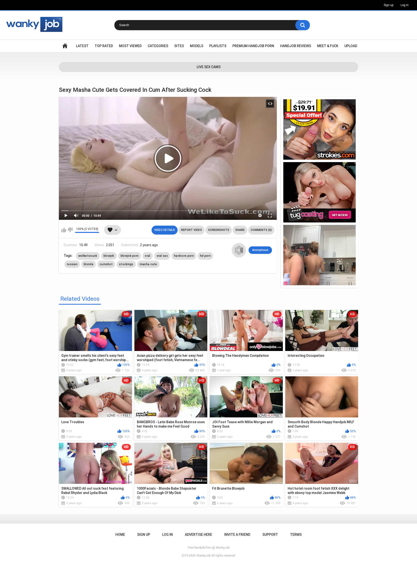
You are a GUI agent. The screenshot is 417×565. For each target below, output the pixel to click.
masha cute (148, 264)
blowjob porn (130, 255)
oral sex (162, 255)
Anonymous (260, 250)
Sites (179, 46)
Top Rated (104, 46)
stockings (126, 264)
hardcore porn (184, 255)
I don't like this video (70, 230)
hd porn (205, 255)
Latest (82, 46)
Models (196, 46)
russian (72, 264)
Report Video (191, 230)
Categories (158, 46)
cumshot (106, 264)
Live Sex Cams (209, 67)
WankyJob (203, 555)
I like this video (63, 230)
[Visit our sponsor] (319, 129)
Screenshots (218, 230)
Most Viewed (130, 46)
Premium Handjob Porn (253, 46)
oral (147, 255)
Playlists (217, 46)
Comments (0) (261, 230)
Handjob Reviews (295, 46)
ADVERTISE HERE (198, 534)
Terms (296, 534)
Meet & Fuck (327, 46)
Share (240, 230)
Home (65, 46)
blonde (88, 264)
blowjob (109, 255)
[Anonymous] (239, 250)
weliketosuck (87, 255)
